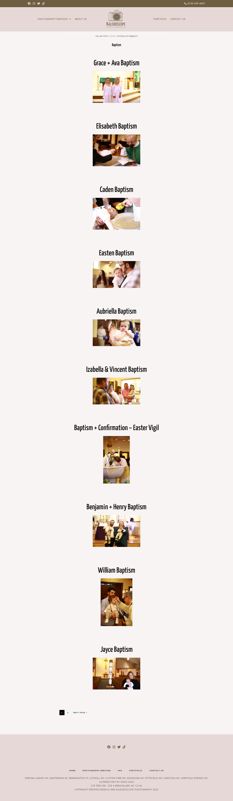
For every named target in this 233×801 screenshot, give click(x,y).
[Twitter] (38, 3)
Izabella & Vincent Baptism (116, 369)
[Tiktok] (43, 3)
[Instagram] (33, 3)
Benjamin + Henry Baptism (116, 507)
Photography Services (53, 19)
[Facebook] (29, 3)
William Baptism (116, 570)
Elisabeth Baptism (116, 126)
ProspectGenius (99, 789)
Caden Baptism (116, 190)
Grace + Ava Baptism (116, 63)
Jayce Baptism (116, 649)
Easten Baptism (116, 253)
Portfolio (160, 19)
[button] (54, 19)
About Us (81, 19)
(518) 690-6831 (196, 3)
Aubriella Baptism (116, 311)
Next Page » (80, 711)
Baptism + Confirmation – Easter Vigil (116, 428)
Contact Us (178, 19)
